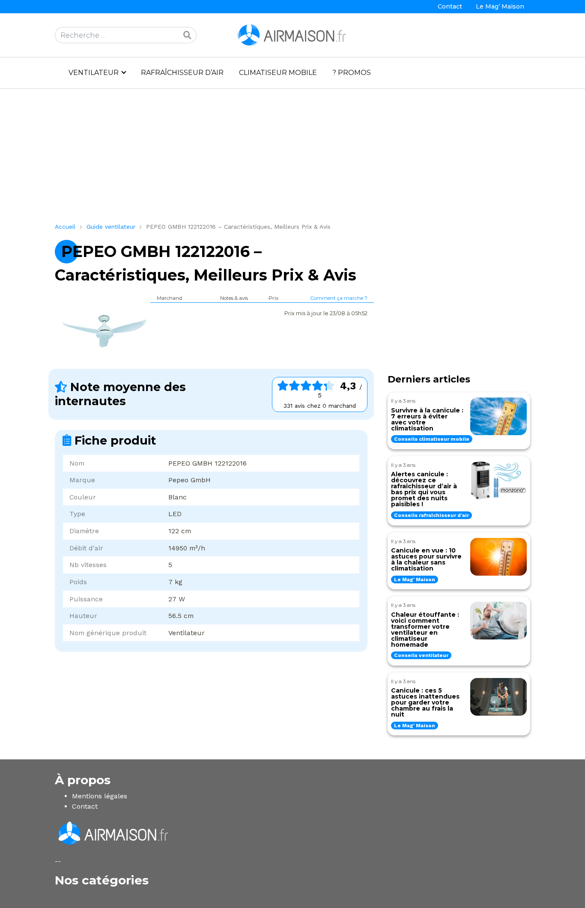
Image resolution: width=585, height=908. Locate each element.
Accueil (65, 226)
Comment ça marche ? (338, 298)
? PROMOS (351, 73)
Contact (450, 6)
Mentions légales (99, 796)
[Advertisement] (292, 159)
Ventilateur (94, 73)
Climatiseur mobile (278, 73)
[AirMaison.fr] (292, 34)
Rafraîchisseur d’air (182, 73)
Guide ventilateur (111, 226)
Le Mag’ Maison (500, 6)
